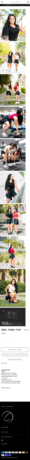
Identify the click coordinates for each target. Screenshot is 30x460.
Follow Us (4, 444)
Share (5, 363)
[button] (15, 355)
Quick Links (4, 432)
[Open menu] (3, 2)
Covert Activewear (7, 406)
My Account (4, 427)
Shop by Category (6, 437)
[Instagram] (2, 440)
